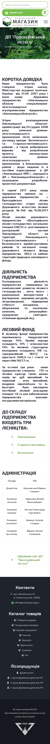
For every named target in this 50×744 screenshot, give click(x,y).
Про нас (37, 47)
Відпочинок (27, 645)
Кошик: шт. (15, 12)
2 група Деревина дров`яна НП (26, 682)
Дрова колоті (27, 672)
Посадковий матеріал (26, 625)
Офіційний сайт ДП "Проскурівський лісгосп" (30, 559)
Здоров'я (26, 640)
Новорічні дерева (27, 620)
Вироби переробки (27, 630)
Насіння (27, 635)
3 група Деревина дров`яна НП (26, 687)
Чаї (26, 655)
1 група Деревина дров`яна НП (26, 677)
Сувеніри (27, 650)
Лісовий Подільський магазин (18, 47)
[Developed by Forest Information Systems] (25, 729)
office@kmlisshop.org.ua (27, 602)
